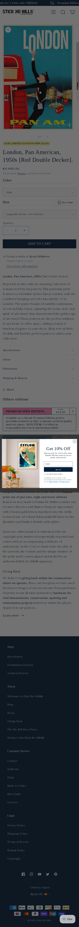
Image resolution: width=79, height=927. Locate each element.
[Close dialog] (74, 441)
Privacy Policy (53, 481)
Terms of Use (64, 481)
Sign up (58, 469)
